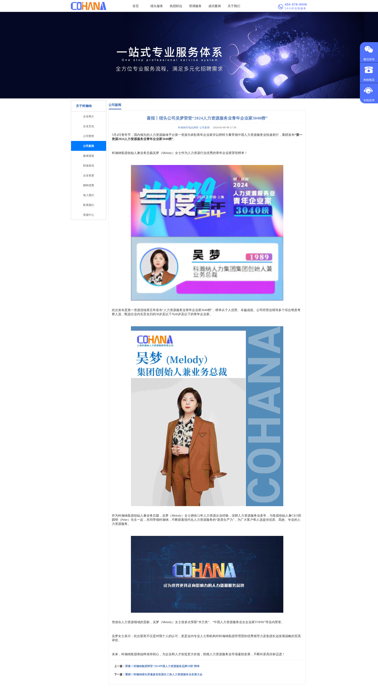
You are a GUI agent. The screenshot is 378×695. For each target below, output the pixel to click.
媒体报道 (88, 155)
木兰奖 (203, 622)
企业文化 (88, 126)
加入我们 (88, 195)
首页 (135, 6)
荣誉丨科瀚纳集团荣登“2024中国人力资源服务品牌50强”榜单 (162, 666)
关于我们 (234, 6)
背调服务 (195, 6)
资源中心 (88, 214)
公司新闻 (88, 145)
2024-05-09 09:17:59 (223, 127)
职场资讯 (88, 165)
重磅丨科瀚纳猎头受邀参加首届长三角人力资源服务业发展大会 (163, 674)
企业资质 (88, 175)
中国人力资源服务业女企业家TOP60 (239, 622)
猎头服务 (156, 6)
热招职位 (176, 6)
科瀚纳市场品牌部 (188, 127)
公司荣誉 (88, 136)
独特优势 (88, 185)
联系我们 (88, 205)
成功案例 (214, 6)
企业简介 (88, 116)
